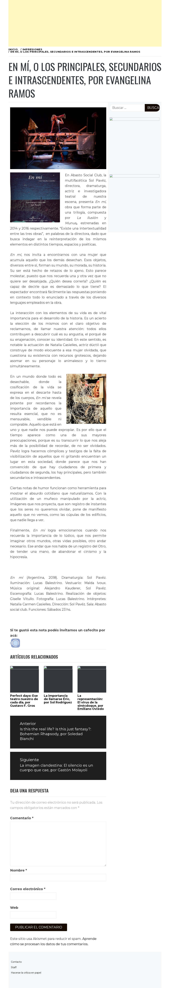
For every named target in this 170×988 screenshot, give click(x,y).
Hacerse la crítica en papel (26, 972)
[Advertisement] (85, 23)
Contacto (16, 961)
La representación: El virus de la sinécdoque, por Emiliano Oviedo (91, 702)
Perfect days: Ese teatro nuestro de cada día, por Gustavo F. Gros (24, 700)
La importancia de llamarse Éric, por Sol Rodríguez (58, 699)
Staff (13, 967)
